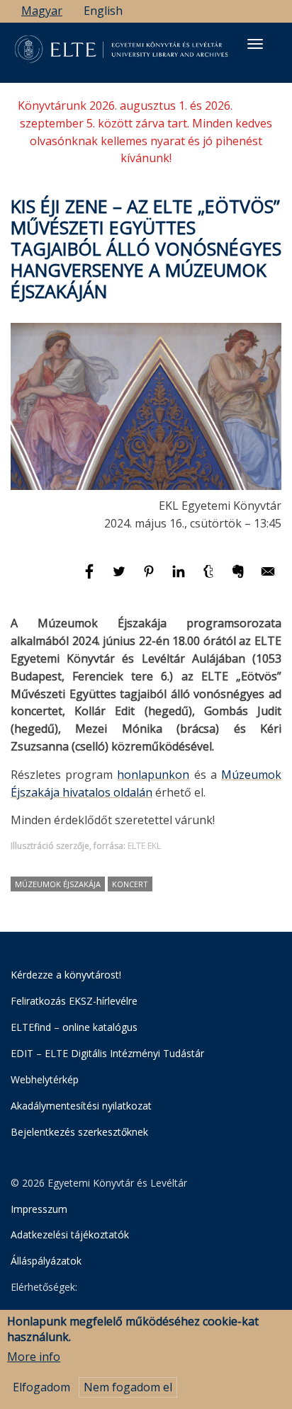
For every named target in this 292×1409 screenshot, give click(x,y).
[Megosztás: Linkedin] (180, 578)
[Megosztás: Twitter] (120, 578)
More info (33, 1356)
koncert (130, 884)
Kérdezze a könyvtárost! (66, 974)
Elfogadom (41, 1387)
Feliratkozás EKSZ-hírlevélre (74, 1001)
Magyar (41, 10)
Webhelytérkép (45, 1079)
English (103, 10)
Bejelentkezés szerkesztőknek (79, 1132)
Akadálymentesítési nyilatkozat (81, 1105)
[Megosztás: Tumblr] (210, 578)
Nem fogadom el (128, 1387)
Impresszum (39, 1209)
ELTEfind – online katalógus (74, 1027)
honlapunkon (153, 774)
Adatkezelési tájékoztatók (70, 1234)
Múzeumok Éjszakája (58, 884)
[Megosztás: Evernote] (240, 578)
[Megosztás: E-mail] (268, 578)
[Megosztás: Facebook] (91, 578)
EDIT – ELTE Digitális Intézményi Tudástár (107, 1053)
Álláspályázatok (46, 1260)
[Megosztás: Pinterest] (150, 578)
